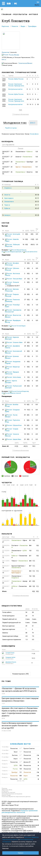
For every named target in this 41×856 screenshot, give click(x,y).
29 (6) (7, 167)
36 (3, 337)
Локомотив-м (9, 201)
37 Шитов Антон (29, 251)
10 (27, 94)
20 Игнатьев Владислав (18, 391)
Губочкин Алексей (12, 269)
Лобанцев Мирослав (12, 245)
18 (23, 244)
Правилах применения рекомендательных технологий (20, 811)
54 (38, 195)
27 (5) (7, 157)
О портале (5, 791)
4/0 (37, 294)
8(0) (28, 346)
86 (3, 439)
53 (38, 99)
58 (3, 315)
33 (38, 104)
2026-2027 (4, 79)
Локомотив (5, 52)
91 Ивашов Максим (17, 250)
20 (38, 215)
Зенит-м (7, 195)
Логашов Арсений (12, 284)
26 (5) (7, 152)
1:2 (37, 157)
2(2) (33, 581)
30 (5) (7, 173)
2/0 (37, 310)
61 (3, 404)
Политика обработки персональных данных (16, 796)
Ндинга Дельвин (11, 381)
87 (3, 273)
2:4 (30, 561)
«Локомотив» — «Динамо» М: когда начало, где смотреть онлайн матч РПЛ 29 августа (19, 689)
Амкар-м (7, 215)
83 (3, 320)
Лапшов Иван (17, 279)
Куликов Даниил (12, 357)
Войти (37, 5)
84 (3, 415)
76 (3, 351)
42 (3, 279)
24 (5, 582)
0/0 (37, 234)
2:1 (37, 162)
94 (3, 386)
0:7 (30, 566)
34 (3, 289)
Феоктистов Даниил (13, 316)
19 (38, 89)
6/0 (37, 299)
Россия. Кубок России (15, 79)
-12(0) (32, 239)
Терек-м (7, 205)
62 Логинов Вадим (17, 326)
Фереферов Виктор (12, 321)
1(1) (37, 550)
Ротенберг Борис (12, 305)
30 (27, 99)
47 (38, 208)
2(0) (28, 425)
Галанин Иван (17, 342)
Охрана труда (6, 795)
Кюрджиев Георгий (12, 362)
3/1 (37, 279)
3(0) (28, 342)
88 (3, 381)
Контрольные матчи (15, 89)
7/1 (37, 356)
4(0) (28, 415)
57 (3, 410)
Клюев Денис (34, 134)
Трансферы (32, 26)
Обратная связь (7, 789)
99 (3, 372)
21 (25, 279)
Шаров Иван (16, 439)
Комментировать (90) (20, 674)
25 (25, 439)
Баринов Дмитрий (12, 338)
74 (3, 239)
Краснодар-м (8, 198)
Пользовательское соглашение (12, 793)
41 (3, 244)
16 (3, 215)
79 (3, 434)
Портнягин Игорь (12, 421)
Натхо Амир (16, 377)
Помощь (4, 788)
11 (33, 99)
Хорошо (20, 853)
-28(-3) (32, 244)
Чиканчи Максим (12, 435)
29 (25, 294)
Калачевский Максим (13, 352)
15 (27, 104)
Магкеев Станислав (12, 290)
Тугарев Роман (11, 430)
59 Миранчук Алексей (11, 393)
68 (38, 188)
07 (5, 541)
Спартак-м (8, 188)
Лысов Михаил (11, 416)
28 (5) (7, 162)
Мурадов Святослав (12, 373)
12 (5, 556)
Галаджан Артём (12, 410)
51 (38, 198)
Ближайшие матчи (20, 744)
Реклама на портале (8, 792)
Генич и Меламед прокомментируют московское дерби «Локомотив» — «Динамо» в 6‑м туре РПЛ (20, 725)
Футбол (33, 14)
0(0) (26, 234)
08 (5, 546)
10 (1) (33, 658)
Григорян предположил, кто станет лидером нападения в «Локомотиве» (20, 699)
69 (3, 356)
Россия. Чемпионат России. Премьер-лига (16, 85)
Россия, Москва (14, 55)
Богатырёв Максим (12, 235)
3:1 (30, 540)
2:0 (30, 586)
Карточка (5, 26)
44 (3, 263)
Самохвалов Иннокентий (13, 311)
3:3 (30, 571)
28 (3, 305)
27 (25, 299)
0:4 (30, 545)
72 (3, 234)
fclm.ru (4, 59)
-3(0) (31, 234)
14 (30, 99)
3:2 (37, 172)
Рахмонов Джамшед (12, 300)
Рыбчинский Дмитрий (13, 387)
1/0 (37, 244)
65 (3, 310)
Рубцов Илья (17, 425)
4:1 (30, 581)
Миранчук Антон (12, 367)
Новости (15, 26)
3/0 (37, 263)
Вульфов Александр (12, 264)
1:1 (37, 167)
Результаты (20, 14)
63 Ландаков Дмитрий (11, 251)
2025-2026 (4, 95)
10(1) (28, 410)
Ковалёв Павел (12, 240)
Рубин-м (7, 208)
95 (3, 268)
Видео (23, 26)
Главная (6, 14)
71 (3, 294)
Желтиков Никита (12, 274)
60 (3, 367)
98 (3, 342)
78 (3, 425)
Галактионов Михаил (25, 63)
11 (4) (33, 653)
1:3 (37, 151)
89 (3, 346)
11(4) (28, 429)
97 (3, 299)
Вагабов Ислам (11, 405)
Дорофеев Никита (12, 347)
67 (3, 429)
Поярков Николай (12, 295)
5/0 (37, 342)
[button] (15, 122)
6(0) (28, 386)
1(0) (28, 279)
